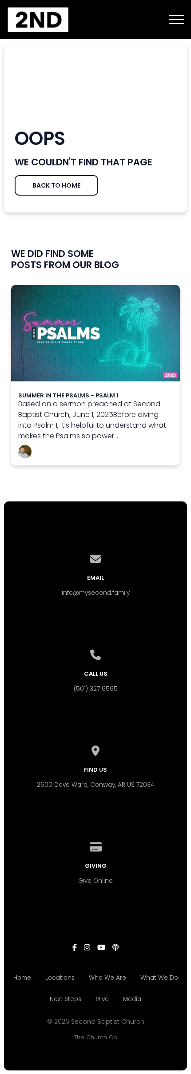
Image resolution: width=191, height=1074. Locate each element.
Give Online (95, 881)
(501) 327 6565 (96, 689)
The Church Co (95, 1037)
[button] (176, 19)
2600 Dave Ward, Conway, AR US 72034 (95, 785)
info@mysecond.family (96, 593)
